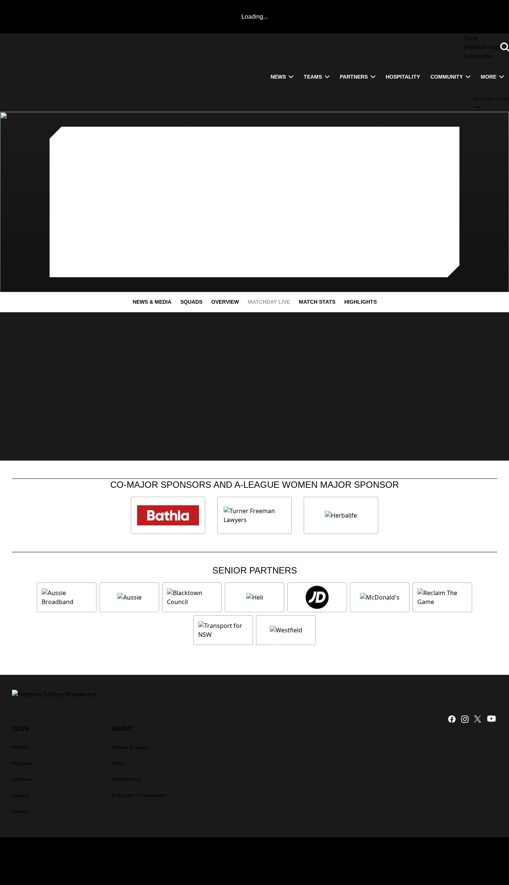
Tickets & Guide (129, 747)
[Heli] (254, 597)
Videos (20, 811)
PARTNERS (354, 77)
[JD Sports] (317, 597)
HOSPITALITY (403, 77)
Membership (126, 779)
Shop (117, 763)
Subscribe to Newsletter (139, 795)
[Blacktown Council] (191, 597)
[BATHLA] (168, 515)
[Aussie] (129, 597)
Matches (22, 763)
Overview (225, 302)
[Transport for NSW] (223, 630)
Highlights (360, 302)
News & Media (152, 302)
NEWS (278, 77)
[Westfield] (285, 630)
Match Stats (317, 302)
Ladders (21, 779)
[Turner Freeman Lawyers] (254, 515)
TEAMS (313, 77)
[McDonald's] (379, 597)
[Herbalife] (341, 515)
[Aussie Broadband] (66, 597)
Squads (191, 302)
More (488, 77)
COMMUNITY (446, 77)
